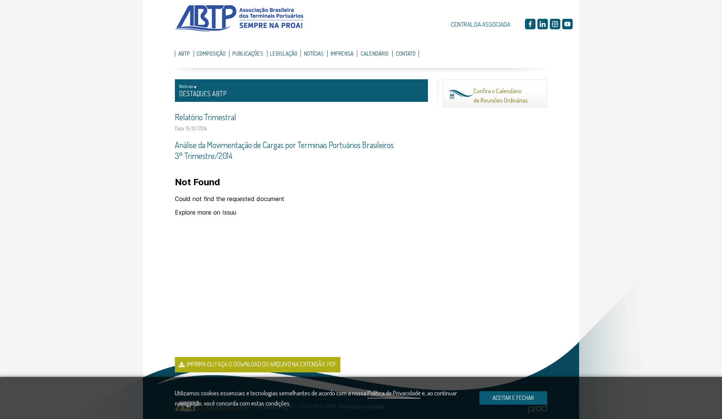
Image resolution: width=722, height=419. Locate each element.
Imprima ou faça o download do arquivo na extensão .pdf (262, 364)
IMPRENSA (342, 53)
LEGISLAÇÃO (283, 53)
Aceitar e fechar (513, 397)
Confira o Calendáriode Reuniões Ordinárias (500, 95)
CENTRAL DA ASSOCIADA (480, 24)
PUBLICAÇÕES (247, 53)
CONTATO (406, 53)
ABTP (184, 53)
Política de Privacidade (394, 393)
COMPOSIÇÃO (211, 53)
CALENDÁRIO (374, 53)
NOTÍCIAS (314, 53)
